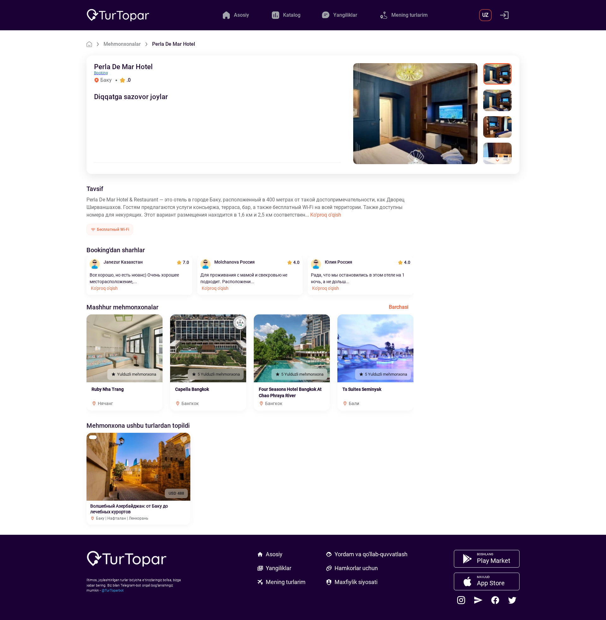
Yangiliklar (278, 568)
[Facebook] (495, 600)
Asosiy (274, 554)
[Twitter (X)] (512, 600)
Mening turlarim (286, 582)
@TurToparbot (113, 590)
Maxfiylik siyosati (356, 582)
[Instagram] (461, 600)
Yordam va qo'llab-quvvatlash (371, 554)
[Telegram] (478, 600)
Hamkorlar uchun (356, 568)
